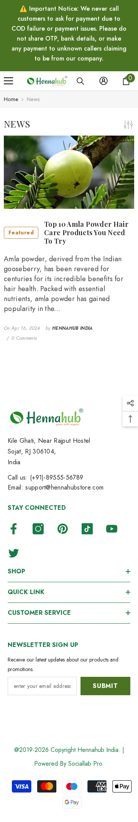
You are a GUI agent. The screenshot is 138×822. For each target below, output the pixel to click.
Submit (105, 685)
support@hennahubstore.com (64, 487)
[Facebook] (14, 529)
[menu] (8, 80)
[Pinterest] (63, 529)
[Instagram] (38, 529)
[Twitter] (14, 553)
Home (11, 99)
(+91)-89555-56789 (56, 477)
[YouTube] (112, 529)
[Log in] (103, 81)
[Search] (80, 81)
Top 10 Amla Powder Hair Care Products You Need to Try (68, 232)
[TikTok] (87, 529)
